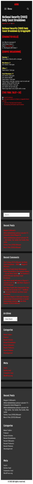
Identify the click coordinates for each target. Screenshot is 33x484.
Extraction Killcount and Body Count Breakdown (15, 293)
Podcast (6, 337)
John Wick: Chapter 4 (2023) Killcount (15, 302)
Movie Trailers (8, 334)
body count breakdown (9, 99)
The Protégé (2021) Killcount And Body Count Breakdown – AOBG (15, 263)
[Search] (27, 9)
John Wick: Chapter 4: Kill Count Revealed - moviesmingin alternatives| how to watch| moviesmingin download (16, 298)
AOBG (16, 4)
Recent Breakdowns (8, 97)
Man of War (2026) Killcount (12, 247)
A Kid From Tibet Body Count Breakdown (13, 103)
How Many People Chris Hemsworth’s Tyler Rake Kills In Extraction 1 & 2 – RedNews (16, 288)
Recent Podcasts (9, 347)
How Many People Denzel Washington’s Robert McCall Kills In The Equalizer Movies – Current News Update (16, 271)
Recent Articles (8, 339)
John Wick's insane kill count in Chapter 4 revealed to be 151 (16, 281)
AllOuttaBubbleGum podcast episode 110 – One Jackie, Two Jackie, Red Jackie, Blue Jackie (16, 239)
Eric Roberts (9, 46)
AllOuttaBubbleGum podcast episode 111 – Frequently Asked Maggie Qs (16, 234)
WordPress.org (8, 375)
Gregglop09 (23, 99)
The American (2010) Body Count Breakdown (14, 104)
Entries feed (7, 370)
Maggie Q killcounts (10, 230)
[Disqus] (16, 134)
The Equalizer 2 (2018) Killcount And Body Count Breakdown (16, 275)
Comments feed (8, 373)
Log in (5, 367)
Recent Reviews (8, 350)
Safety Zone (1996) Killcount (12, 244)
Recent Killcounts (9, 345)
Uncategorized (8, 353)
